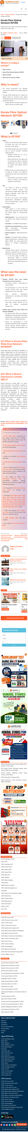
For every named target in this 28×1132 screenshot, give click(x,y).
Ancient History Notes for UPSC (10, 963)
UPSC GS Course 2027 (7, 917)
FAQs (2, 1032)
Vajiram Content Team (10, 33)
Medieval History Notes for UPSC (10, 965)
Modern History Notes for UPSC (10, 968)
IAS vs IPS (4, 909)
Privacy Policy (5, 1028)
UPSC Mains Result (6, 901)
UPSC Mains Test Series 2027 (9, 933)
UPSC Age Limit (5, 875)
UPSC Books (4, 882)
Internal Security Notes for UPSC (10, 1009)
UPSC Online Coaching (7, 944)
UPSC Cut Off (5, 906)
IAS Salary (4, 890)
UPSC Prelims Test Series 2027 (10, 938)
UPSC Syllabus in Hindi (7, 1045)
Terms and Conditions (7, 1026)
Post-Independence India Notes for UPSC (12, 973)
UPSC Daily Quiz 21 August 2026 (10, 777)
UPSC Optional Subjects (7, 1057)
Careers (3, 1030)
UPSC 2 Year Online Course (8, 925)
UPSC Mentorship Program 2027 (10, 928)
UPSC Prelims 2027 (6, 867)
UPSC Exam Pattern (6, 1047)
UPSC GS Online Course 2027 (9, 920)
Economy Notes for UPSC (8, 996)
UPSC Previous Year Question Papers (11, 893)
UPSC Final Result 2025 (7, 1067)
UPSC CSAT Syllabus (7, 1061)
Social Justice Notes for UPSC (9, 989)
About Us (3, 1020)
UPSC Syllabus (5, 877)
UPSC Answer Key (6, 1073)
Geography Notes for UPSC (8, 978)
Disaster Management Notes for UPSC (11, 1006)
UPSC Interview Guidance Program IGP (12, 951)
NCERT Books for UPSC (7, 885)
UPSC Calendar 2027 (11, 518)
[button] (21, 9)
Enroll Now (5, 609)
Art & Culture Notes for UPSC (9, 976)
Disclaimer (4, 1022)
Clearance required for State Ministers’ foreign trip (20, 537)
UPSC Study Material (7, 946)
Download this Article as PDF (14, 618)
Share (7, 38)
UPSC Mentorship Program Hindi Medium (12, 930)
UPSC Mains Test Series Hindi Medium (12, 936)
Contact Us (4, 1024)
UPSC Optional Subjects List (9, 888)
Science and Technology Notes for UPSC (12, 1001)
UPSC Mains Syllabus (7, 880)
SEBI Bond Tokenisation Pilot (18, 580)
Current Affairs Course (7, 954)
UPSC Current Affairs (7, 1071)
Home (2, 14)
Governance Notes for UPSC (9, 984)
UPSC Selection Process (8, 1059)
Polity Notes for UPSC (7, 986)
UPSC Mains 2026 (6, 869)
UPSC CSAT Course (6, 941)
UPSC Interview (5, 1055)
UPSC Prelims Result (7, 898)
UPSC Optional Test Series (8, 949)
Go (14, 645)
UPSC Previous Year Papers (9, 1065)
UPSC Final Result (6, 903)
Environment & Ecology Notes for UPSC (12, 1004)
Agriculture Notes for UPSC (8, 999)
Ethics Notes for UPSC (7, 1012)
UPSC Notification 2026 (7, 859)
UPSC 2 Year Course (7, 922)
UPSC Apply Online (6, 872)
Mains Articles (10, 14)
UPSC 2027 (4, 861)
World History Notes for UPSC (9, 970)
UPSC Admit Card (6, 896)
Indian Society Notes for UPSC (9, 981)
